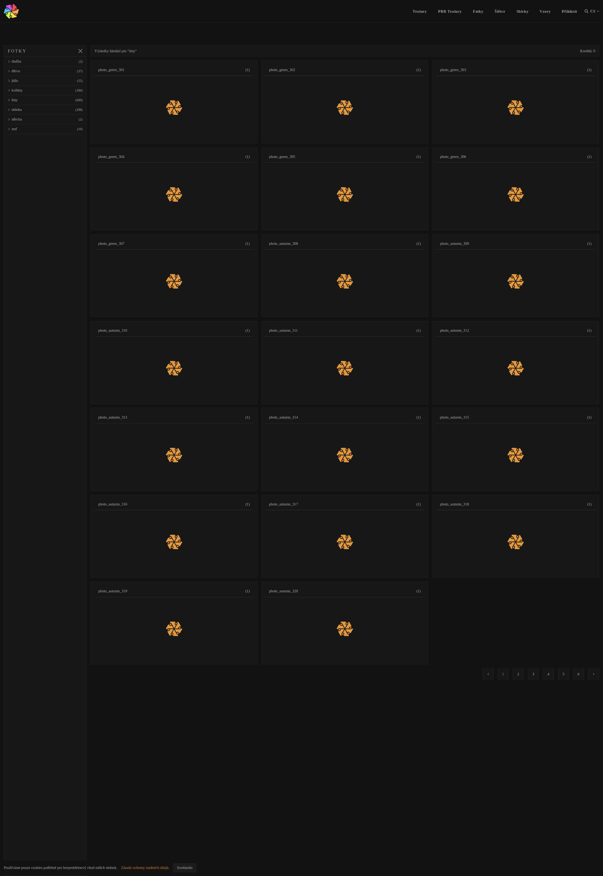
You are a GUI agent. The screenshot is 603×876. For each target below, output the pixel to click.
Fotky (478, 11)
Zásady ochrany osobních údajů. (145, 868)
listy (47, 100)
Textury (420, 11)
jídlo (47, 81)
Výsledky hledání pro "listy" (115, 51)
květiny (47, 90)
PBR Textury (450, 11)
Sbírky (523, 11)
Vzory (545, 11)
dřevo (47, 71)
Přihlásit (569, 11)
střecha (47, 119)
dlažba (47, 61)
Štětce (500, 11)
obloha (47, 110)
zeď (47, 129)
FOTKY (17, 50)
